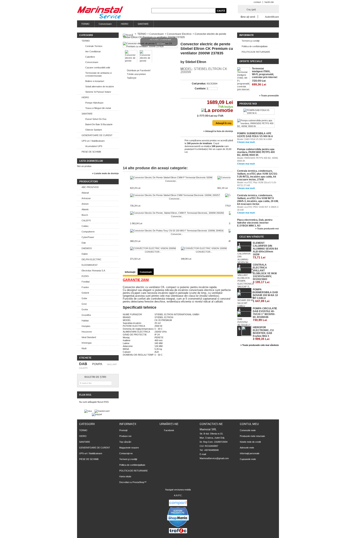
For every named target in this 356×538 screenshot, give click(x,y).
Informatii (246, 35)
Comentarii (146, 272)
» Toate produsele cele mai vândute (259, 345)
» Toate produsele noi (267, 228)
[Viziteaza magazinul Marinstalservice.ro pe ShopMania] (178, 526)
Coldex (85, 226)
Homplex (86, 326)
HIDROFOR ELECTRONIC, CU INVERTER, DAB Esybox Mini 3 (263, 333)
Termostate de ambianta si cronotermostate (98, 74)
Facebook (169, 430)
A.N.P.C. (178, 495)
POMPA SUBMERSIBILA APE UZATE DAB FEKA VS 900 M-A (255, 135)
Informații (130, 272)
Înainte (231, 184)
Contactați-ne (126, 453)
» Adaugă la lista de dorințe (218, 131)
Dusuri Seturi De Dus (96, 119)
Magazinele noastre (129, 447)
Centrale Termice (93, 46)
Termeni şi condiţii (250, 41)
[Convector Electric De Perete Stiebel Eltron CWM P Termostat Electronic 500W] (171, 178)
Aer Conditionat (93, 51)
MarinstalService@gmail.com (214, 458)
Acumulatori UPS (93, 146)
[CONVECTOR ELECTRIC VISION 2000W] (153, 248)
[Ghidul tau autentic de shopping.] (178, 505)
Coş (251, 9)
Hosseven (87, 331)
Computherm (88, 231)
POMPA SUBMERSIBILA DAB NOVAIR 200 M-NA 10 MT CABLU (265, 295)
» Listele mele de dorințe (105, 173)
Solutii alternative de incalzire (99, 86)
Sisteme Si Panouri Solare (98, 92)
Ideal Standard (89, 337)
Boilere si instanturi (94, 81)
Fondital (85, 281)
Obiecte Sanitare (93, 129)
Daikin (85, 254)
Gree (84, 304)
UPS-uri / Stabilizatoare (93, 141)
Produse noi (248, 103)
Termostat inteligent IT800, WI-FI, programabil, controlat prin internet (264, 73)
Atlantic (85, 209)
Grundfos (86, 315)
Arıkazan (86, 198)
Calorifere (90, 57)
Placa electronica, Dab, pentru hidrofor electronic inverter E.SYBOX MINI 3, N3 (254, 222)
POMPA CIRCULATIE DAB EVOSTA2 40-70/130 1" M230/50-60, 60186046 (265, 314)
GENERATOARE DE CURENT (97, 135)
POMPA (97, 364)
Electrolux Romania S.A (93, 270)
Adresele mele (247, 447)
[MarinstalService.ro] (100, 12)
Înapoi (124, 184)
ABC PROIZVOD (90, 187)
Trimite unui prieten (136, 74)
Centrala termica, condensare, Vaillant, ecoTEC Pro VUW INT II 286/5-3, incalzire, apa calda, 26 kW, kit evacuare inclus (257, 199)
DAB (83, 364)
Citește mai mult (246, 142)
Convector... (171, 181)
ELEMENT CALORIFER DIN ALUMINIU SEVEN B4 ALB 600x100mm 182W (265, 250)
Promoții (123, 430)
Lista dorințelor (91, 161)
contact (257, 2)
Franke (85, 287)
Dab (84, 243)
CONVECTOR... (153, 252)
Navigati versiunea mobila (178, 489)
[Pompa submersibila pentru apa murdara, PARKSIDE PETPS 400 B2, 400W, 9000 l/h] (256, 123)
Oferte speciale (250, 61)
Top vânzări (125, 442)
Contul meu (249, 424)
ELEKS (85, 276)
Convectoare (105, 24)
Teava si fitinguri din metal (98, 108)
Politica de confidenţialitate (255, 46)
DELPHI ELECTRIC (91, 259)
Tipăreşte (131, 78)
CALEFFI (86, 220)
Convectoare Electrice (179, 34)
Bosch (85, 215)
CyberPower (88, 237)
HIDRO (124, 24)
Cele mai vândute (251, 236)
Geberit (85, 293)
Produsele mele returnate (252, 436)
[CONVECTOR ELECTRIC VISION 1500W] (204, 248)
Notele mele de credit (250, 442)
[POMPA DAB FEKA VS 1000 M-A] (259, 112)
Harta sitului (125, 476)
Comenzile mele (248, 430)
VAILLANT (112, 364)
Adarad (85, 192)
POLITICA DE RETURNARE (256, 52)
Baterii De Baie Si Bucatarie (98, 124)
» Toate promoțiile (269, 95)
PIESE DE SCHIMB (91, 152)
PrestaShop (138, 482)
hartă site (269, 2)
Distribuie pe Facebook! (139, 70)
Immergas (87, 343)
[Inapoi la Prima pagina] (128, 34)
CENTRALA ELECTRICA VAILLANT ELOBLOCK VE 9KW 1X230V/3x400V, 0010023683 (265, 273)
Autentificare (272, 16)
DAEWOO (87, 248)
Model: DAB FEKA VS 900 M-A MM (254, 139)
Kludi (84, 348)
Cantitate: (200, 88)
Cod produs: (199, 83)
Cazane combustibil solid (97, 67)
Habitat (85, 320)
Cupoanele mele (248, 459)
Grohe (85, 309)
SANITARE (143, 24)
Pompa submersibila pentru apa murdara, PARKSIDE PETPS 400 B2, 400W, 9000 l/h (256, 152)
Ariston (85, 204)
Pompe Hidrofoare (94, 103)
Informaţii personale (249, 453)
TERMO (85, 24)
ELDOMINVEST (90, 265)
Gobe (84, 298)
